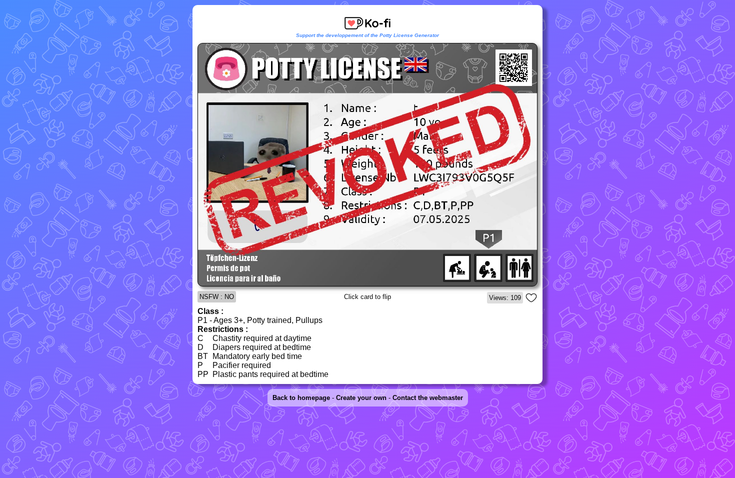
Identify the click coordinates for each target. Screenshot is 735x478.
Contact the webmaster (427, 398)
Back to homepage (301, 398)
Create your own (361, 398)
